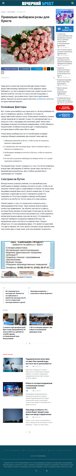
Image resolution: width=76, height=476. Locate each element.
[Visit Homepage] (38, 3)
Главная (3, 12)
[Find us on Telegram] (39, 471)
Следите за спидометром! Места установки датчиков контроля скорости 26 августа (63, 71)
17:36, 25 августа (64, 103)
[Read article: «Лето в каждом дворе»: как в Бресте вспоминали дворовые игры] (41, 319)
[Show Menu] (3, 3)
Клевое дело (35, 323)
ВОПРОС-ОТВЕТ (55, 450)
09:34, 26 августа (64, 65)
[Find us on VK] (31, 471)
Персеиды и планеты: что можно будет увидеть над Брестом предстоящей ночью (38, 412)
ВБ (27, 366)
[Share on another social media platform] (2, 72)
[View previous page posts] (26, 343)
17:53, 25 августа (64, 95)
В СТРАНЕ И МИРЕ (8, 450)
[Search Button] (72, 3)
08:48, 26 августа (64, 77)
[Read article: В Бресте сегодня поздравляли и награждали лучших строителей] (13, 389)
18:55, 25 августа (64, 85)
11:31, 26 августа (64, 47)
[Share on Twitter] (48, 68)
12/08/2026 (37, 417)
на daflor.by (41, 99)
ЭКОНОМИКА (11, 12)
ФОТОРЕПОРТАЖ (67, 450)
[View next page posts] (29, 343)
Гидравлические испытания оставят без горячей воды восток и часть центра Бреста (38, 361)
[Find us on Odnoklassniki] (33, 471)
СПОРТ (45, 450)
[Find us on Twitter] (36, 471)
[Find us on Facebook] (28, 471)
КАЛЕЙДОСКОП (21, 12)
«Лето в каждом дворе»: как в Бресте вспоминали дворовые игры (64, 51)
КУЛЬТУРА (38, 450)
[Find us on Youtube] (44, 471)
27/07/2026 (37, 366)
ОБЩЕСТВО (19, 450)
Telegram (28, 277)
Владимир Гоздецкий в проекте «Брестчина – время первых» (64, 81)
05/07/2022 (5, 77)
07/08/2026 (37, 390)
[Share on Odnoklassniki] (45, 68)
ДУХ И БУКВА (9, 323)
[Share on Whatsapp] (52, 68)
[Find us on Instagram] (41, 471)
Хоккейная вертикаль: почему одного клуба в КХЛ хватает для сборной (65, 100)
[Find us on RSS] (47, 471)
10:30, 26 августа (64, 55)
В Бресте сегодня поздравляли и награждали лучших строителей (39, 385)
